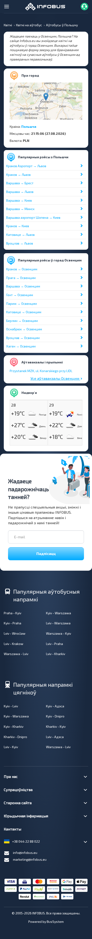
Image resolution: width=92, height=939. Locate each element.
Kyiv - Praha (12, 623)
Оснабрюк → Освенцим (24, 329)
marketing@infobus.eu (29, 859)
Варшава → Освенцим (23, 286)
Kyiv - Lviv (11, 706)
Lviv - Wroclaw (14, 633)
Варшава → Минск (20, 209)
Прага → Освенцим (21, 278)
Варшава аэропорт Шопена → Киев (33, 217)
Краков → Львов (18, 175)
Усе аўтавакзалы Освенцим (55, 378)
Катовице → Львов (20, 235)
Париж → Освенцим (21, 303)
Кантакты (12, 829)
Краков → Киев (17, 226)
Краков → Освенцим (21, 269)
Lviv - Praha (54, 644)
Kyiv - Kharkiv (13, 726)
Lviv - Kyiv (11, 747)
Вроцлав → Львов (19, 243)
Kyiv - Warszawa (58, 613)
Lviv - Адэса (55, 737)
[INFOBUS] (45, 6)
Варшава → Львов (19, 192)
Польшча (28, 126)
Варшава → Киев (19, 200)
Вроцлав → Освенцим (23, 338)
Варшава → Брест (19, 183)
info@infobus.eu (25, 853)
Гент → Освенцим (19, 295)
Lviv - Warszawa (58, 623)
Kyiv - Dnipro (55, 716)
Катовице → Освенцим (23, 312)
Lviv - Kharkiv (55, 654)
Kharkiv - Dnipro (15, 737)
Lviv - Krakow (13, 644)
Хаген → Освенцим (21, 346)
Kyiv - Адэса (55, 706)
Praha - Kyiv (12, 613)
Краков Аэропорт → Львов (26, 166)
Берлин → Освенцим (22, 321)
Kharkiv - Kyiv (56, 726)
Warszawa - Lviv (16, 654)
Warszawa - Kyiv (58, 633)
